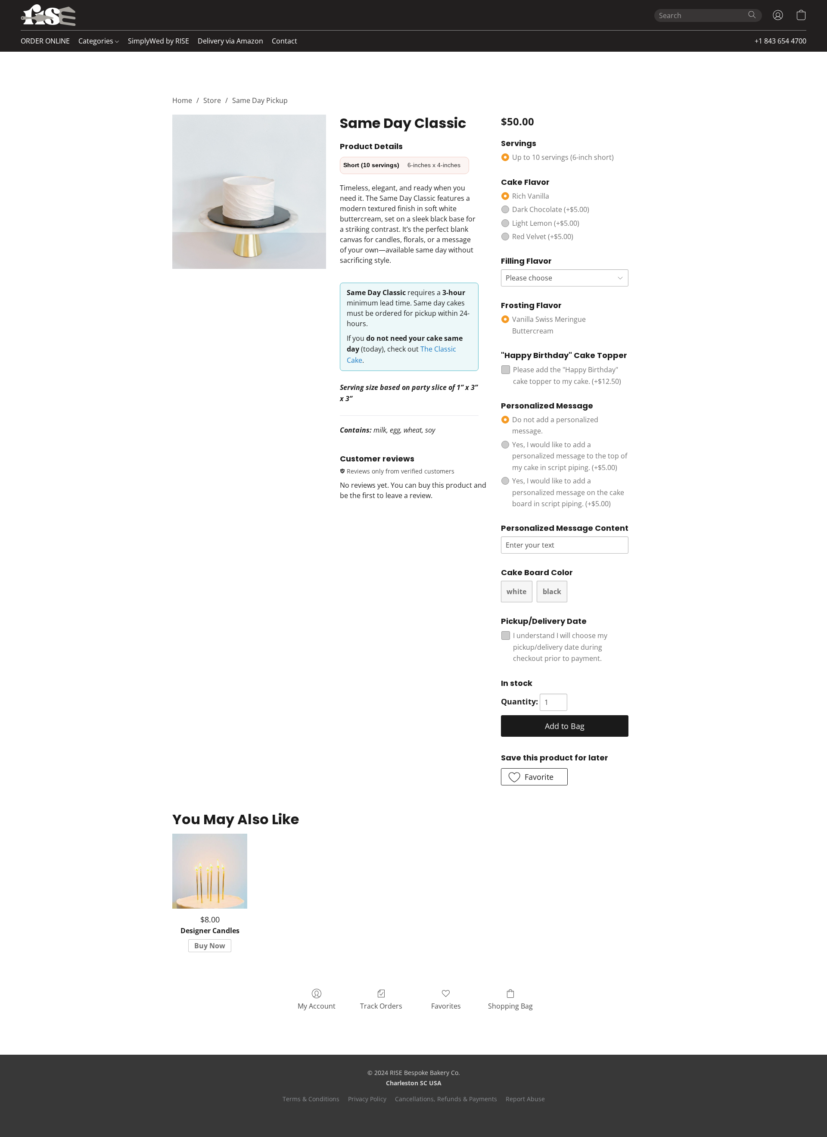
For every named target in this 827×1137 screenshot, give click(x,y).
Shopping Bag (510, 1006)
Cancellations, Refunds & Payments (446, 1099)
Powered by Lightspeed (413, 1114)
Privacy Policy (367, 1099)
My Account (317, 1006)
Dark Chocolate (550, 209)
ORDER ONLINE (45, 41)
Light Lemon (545, 223)
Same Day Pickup (260, 100)
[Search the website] (752, 15)
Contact (284, 41)
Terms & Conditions (311, 1099)
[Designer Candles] (209, 871)
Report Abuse (525, 1099)
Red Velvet (542, 236)
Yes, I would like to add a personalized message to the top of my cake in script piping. (569, 456)
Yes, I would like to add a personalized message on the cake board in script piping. (568, 492)
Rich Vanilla (530, 196)
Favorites (446, 1006)
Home (182, 100)
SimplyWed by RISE (158, 41)
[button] (48, 15)
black (552, 591)
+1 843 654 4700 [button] (780, 41)
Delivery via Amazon (230, 41)
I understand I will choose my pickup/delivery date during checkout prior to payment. (560, 647)
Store (212, 100)
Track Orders (381, 1006)
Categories (96, 41)
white (516, 591)
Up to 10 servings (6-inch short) (563, 157)
